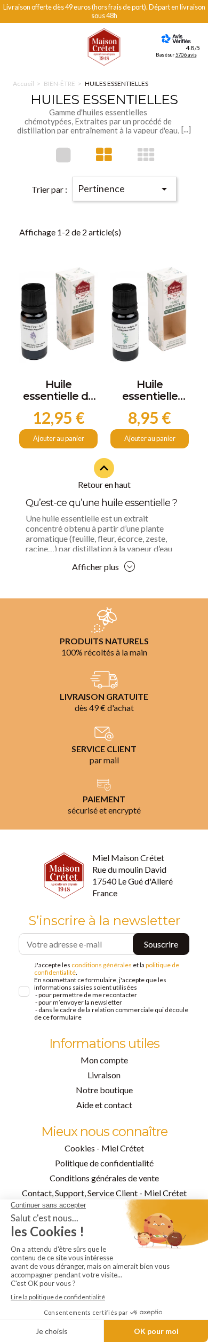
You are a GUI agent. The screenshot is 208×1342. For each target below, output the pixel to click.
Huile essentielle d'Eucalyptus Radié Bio (149, 390)
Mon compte (104, 1060)
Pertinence (124, 189)
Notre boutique (104, 1090)
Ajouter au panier (58, 438)
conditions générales (101, 965)
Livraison (104, 1075)
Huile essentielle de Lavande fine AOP (58, 390)
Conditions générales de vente (104, 1178)
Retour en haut (104, 475)
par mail (104, 760)
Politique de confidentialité (104, 1163)
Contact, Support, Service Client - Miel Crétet (104, 1193)
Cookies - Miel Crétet (104, 1148)
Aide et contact (104, 1105)
